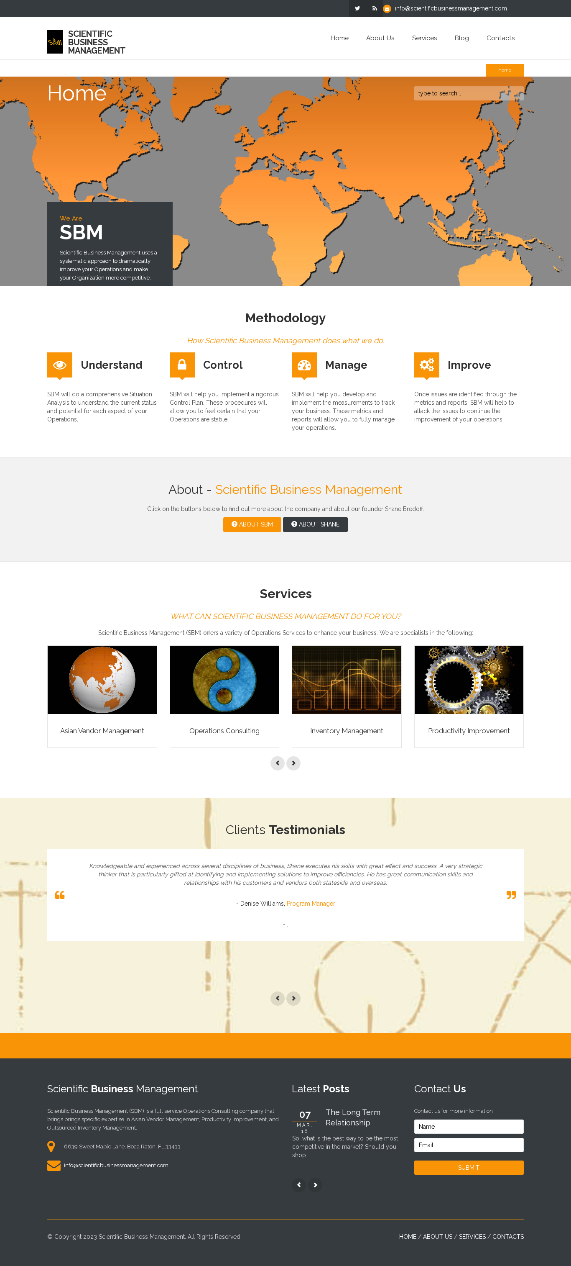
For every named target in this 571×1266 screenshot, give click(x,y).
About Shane (318, 524)
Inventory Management (346, 731)
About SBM (255, 524)
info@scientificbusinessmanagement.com (451, 8)
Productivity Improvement (469, 731)
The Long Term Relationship (353, 1117)
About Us (380, 38)
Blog (462, 38)
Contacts (501, 38)
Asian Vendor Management (102, 731)
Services (424, 38)
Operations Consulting (224, 731)
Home (340, 38)
